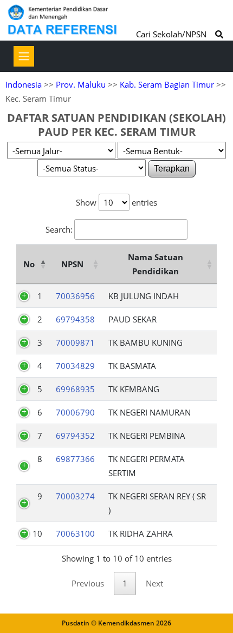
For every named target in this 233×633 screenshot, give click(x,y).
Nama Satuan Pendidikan (155, 264)
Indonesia (23, 84)
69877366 (75, 458)
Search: (59, 229)
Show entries (116, 202)
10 (37, 533)
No (29, 264)
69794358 (75, 319)
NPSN (72, 264)
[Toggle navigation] (24, 56)
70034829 (75, 365)
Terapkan (172, 168)
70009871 (75, 342)
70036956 (75, 296)
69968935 (75, 389)
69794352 (75, 435)
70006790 (75, 412)
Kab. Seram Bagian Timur (167, 84)
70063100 (75, 533)
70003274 (75, 496)
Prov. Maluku (81, 84)
